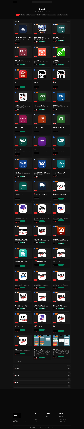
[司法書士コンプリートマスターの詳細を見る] (42, 301)
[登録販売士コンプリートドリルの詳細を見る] (61, 124)
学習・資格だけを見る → (17, 361)
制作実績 (47, 416)
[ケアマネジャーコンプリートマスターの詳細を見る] (61, 191)
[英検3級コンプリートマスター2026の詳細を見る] (61, 79)
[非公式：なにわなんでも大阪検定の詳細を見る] (42, 34)
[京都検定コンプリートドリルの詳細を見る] (23, 56)
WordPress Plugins (34, 421)
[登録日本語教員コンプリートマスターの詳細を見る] (23, 258)
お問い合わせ (61, 422)
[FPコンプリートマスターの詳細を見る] (23, 323)
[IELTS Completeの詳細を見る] (61, 56)
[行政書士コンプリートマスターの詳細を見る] (42, 323)
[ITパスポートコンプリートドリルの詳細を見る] (61, 168)
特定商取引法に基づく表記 (62, 419)
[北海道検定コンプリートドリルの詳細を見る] (61, 34)
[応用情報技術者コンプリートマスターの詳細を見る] (42, 258)
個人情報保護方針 (61, 416)
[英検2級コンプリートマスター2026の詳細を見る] (23, 101)
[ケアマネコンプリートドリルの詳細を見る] (42, 347)
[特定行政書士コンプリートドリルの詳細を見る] (61, 347)
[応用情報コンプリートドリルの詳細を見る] (23, 146)
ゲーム (28, 14)
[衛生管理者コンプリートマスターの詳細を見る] (42, 213)
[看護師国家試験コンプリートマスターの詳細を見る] (23, 235)
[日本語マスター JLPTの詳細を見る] (23, 79)
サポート (47, 419)
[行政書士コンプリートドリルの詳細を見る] (42, 101)
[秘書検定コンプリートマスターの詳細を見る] (42, 235)
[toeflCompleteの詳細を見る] (42, 56)
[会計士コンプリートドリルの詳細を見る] (23, 168)
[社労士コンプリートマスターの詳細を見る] (23, 347)
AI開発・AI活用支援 (34, 419)
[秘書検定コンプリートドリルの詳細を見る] (23, 124)
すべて (18, 14)
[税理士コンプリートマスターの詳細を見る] (61, 301)
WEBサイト (59, 14)
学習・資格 (22, 14)
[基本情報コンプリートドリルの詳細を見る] (61, 146)
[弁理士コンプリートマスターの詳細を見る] (61, 213)
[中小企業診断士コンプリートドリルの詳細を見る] (42, 168)
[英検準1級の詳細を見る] (42, 79)
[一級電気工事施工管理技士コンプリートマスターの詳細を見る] (23, 34)
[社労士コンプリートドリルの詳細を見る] (42, 124)
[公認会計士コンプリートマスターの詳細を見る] (61, 280)
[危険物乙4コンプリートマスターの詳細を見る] (61, 235)
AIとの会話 (33, 14)
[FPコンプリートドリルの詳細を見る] (23, 191)
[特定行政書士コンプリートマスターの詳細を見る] (23, 213)
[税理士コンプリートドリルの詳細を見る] (61, 101)
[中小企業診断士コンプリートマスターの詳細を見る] (23, 301)
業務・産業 (44, 14)
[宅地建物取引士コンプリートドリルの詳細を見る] (42, 146)
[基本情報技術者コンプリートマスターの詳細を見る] (42, 280)
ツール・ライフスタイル (51, 14)
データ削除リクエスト (62, 421)
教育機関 (38, 14)
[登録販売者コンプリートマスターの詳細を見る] (61, 258)
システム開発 (34, 416)
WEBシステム (65, 14)
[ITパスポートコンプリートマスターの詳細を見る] (23, 280)
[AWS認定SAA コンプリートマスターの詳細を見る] (42, 191)
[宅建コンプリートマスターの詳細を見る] (61, 323)
